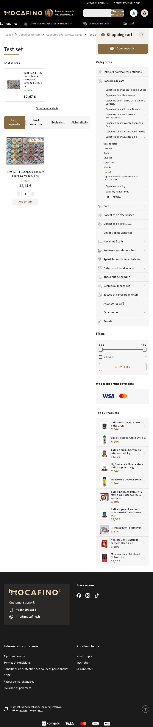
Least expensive (15, 122)
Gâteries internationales (119, 268)
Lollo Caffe (109, 162)
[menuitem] (50, 24)
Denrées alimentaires (117, 286)
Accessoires (111, 312)
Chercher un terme (117, 13)
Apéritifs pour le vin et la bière (122, 259)
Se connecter (84, 669)
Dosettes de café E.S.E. (118, 224)
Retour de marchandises (19, 682)
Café (106, 206)
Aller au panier (126, 48)
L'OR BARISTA (113, 197)
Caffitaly (108, 148)
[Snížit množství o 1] (18, 194)
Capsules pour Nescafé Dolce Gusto (126, 90)
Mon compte (84, 656)
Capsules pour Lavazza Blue (121, 137)
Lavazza (108, 157)
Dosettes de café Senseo (119, 215)
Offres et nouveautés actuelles (123, 72)
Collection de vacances (118, 233)
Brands (108, 321)
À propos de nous (97, 3)
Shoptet (23, 710)
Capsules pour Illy (116, 186)
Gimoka (108, 167)
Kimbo (107, 153)
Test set (107, 172)
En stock (125, 357)
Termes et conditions (127, 3)
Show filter (122, 367)
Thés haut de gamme (117, 277)
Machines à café (113, 241)
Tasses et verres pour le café (121, 295)
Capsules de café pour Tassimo (123, 109)
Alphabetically (79, 123)
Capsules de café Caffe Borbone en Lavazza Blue (121, 178)
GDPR (7, 675)
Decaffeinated (110, 143)
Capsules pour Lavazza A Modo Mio (125, 132)
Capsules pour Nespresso (120, 95)
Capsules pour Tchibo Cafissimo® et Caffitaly (126, 102)
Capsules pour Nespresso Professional (120, 116)
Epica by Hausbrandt (117, 192)
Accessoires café (114, 304)
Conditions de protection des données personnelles (36, 669)
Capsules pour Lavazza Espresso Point (124, 124)
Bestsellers (58, 123)
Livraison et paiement (17, 688)
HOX (40, 710)
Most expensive (36, 122)
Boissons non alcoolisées (119, 250)
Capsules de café (114, 81)
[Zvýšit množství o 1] (32, 194)
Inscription (83, 663)
